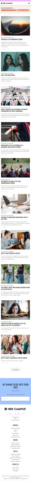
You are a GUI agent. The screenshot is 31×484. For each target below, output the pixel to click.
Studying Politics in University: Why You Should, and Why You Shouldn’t (13, 324)
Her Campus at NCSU (5, 107)
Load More (15, 369)
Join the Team (15, 469)
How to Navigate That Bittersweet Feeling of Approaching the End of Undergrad (14, 110)
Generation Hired (16, 448)
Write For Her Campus (15, 454)
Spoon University (15, 443)
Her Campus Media (15, 428)
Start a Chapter (15, 456)
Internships (15, 470)
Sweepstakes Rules (15, 437)
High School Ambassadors (15, 457)
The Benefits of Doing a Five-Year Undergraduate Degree (11, 182)
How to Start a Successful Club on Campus (14, 358)
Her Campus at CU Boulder (7, 143)
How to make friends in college (10, 253)
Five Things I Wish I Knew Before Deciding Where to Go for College (15, 288)
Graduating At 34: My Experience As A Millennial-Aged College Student (12, 146)
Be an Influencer (15, 459)
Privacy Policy (15, 433)
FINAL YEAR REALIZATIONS (8, 75)
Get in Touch (15, 467)
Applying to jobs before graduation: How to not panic (14, 218)
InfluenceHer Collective (15, 446)
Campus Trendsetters (15, 461)
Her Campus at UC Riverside (7, 215)
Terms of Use (15, 435)
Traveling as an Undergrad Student (12, 39)
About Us (15, 430)
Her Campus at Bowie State (7, 37)
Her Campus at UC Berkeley (7, 73)
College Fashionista (15, 444)
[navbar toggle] (29, 3)
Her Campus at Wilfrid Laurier (8, 356)
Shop (15, 431)
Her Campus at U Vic (5, 179)
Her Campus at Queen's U (6, 321)
